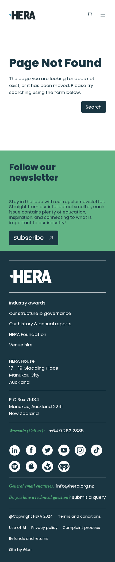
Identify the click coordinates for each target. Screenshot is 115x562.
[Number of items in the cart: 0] (89, 14)
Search (94, 107)
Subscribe (29, 237)
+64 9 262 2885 (66, 431)
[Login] (76, 14)
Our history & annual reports (40, 323)
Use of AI (17, 527)
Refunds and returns (28, 538)
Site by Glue (20, 549)
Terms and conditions (79, 516)
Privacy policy (44, 527)
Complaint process (81, 527)
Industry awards (27, 303)
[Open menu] (102, 16)
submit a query (89, 497)
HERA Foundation (27, 334)
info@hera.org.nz (75, 486)
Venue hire (21, 345)
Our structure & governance (40, 313)
